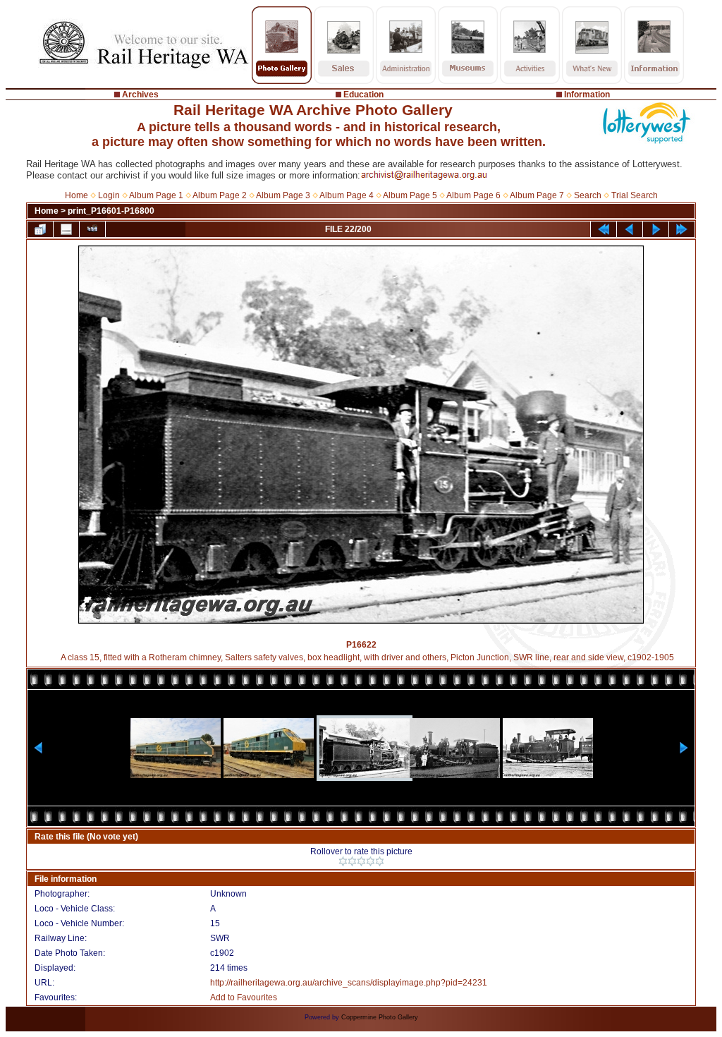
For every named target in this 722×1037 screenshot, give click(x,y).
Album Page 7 (537, 195)
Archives (140, 94)
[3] (361, 861)
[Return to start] (603, 229)
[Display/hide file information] (66, 229)
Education (363, 94)
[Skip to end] (682, 229)
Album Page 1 (156, 195)
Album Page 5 (410, 195)
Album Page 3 (283, 195)
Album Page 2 (219, 195)
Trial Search (634, 195)
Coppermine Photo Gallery (379, 1017)
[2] (352, 861)
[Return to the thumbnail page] (40, 229)
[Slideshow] (92, 229)
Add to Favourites (243, 997)
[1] (343, 861)
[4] (370, 861)
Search (587, 195)
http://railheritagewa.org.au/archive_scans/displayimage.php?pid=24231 (348, 983)
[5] (379, 861)
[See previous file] (629, 229)
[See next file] (655, 229)
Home (76, 195)
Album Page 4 (346, 195)
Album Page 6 (473, 195)
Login (109, 195)
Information (587, 94)
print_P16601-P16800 (111, 211)
